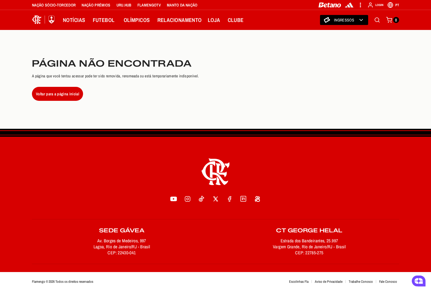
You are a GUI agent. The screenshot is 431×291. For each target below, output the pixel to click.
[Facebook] (229, 199)
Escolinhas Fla (299, 281)
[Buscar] (377, 20)
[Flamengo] (44, 20)
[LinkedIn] (243, 199)
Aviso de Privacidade (328, 281)
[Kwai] (257, 199)
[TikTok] (202, 199)
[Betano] (330, 4)
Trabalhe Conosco (361, 281)
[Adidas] (349, 4)
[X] (215, 199)
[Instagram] (188, 199)
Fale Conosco (388, 281)
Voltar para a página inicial (57, 94)
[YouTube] (174, 199)
